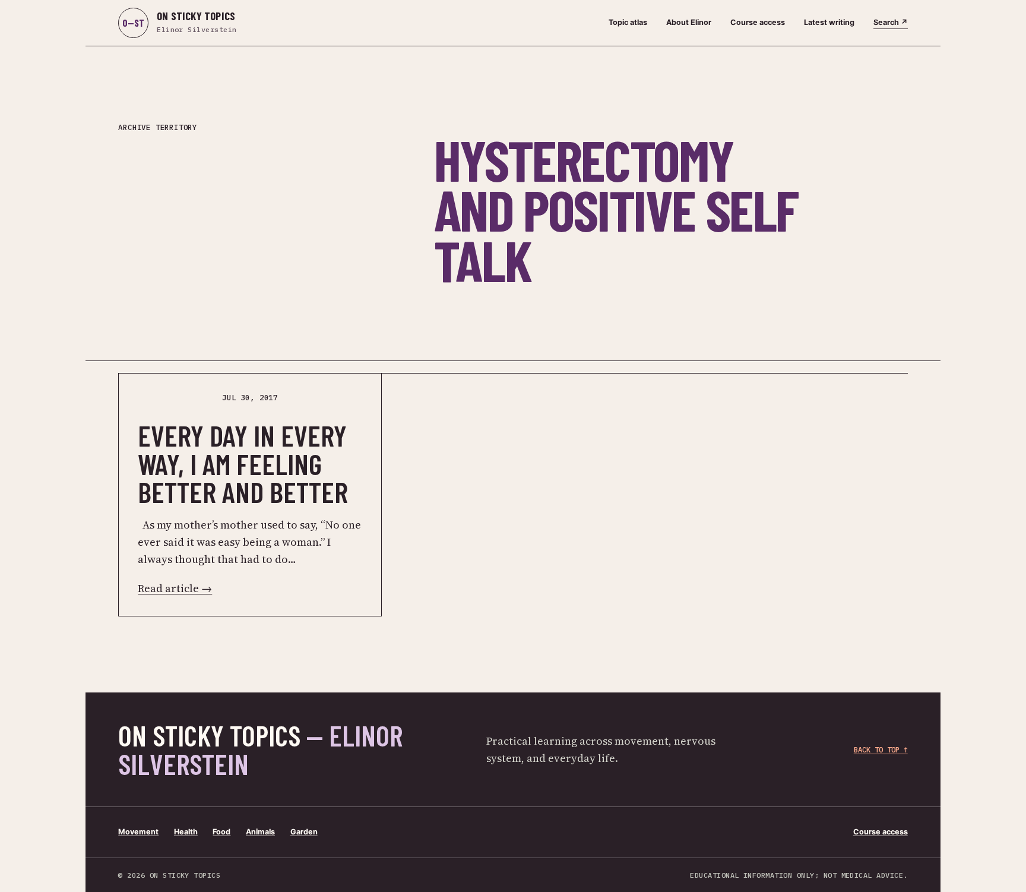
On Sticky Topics (260, 749)
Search (890, 22)
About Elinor (688, 22)
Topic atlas (628, 22)
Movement (138, 831)
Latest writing (829, 22)
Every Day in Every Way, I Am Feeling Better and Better (243, 464)
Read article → (175, 588)
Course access (757, 22)
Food (221, 831)
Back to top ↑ (881, 749)
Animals (260, 831)
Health (186, 831)
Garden (304, 831)
